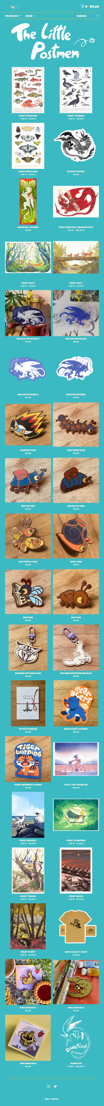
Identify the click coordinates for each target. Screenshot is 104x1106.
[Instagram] (48, 1086)
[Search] (98, 16)
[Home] (12, 6)
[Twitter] (55, 1086)
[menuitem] (13, 16)
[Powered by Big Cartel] (52, 1099)
